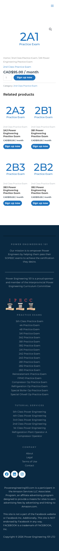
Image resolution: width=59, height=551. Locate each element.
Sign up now (24, 77)
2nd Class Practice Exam (24, 58)
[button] (50, 29)
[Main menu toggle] (52, 5)
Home (6, 58)
